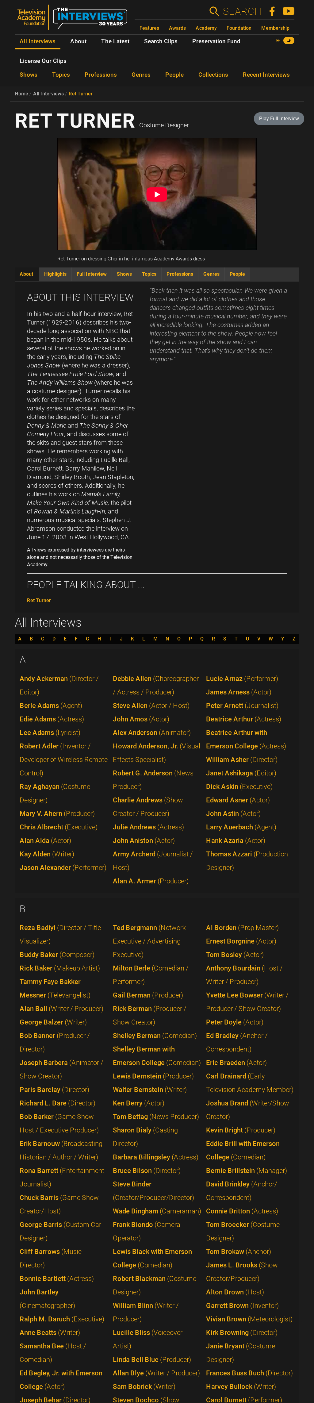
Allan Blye (156, 1373)
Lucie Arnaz (242, 678)
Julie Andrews (148, 827)
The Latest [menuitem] (115, 41)
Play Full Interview (279, 118)
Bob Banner (55, 1042)
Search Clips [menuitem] (161, 41)
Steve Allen (151, 705)
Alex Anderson (152, 732)
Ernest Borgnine (241, 941)
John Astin (233, 813)
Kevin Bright (240, 1130)
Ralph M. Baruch (62, 1319)
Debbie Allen (156, 685)
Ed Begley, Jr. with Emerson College (61, 1379)
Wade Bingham (157, 1211)
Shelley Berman (155, 1036)
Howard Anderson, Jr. (156, 752)
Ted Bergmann (149, 941)
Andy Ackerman (59, 685)
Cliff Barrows (51, 1258)
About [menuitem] (78, 41)
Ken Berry (138, 1103)
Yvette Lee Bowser (247, 1002)
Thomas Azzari (247, 860)
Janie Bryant (240, 1352)
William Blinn (146, 1312)
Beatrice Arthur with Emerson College (246, 739)
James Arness (238, 692)
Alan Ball (61, 1009)
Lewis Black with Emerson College (152, 1258)
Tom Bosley (235, 955)
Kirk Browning (242, 1332)
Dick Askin (239, 786)
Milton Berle (151, 975)
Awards (177, 28)
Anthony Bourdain (244, 975)
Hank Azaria (235, 840)
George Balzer (53, 1022)
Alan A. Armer (151, 881)
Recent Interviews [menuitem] (266, 74)
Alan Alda (45, 840)
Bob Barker (59, 1123)
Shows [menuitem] (28, 74)
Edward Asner (238, 800)
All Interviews (48, 94)
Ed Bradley (237, 1042)
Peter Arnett (242, 705)
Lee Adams (50, 732)
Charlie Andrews (148, 806)
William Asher (242, 759)
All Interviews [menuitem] (38, 41)
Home (21, 94)
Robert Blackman (154, 1285)
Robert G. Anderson (153, 779)
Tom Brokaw (238, 1251)
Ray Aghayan (55, 793)
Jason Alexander (63, 867)
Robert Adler (64, 759)
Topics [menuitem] (61, 74)
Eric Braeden (236, 1063)
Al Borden (242, 928)
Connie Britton (242, 1211)
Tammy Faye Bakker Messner (55, 988)
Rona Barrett (62, 1177)
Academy (206, 28)
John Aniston (144, 840)
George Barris (60, 1231)
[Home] (75, 19)
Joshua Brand (247, 1109)
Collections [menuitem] (213, 74)
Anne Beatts (50, 1332)
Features (149, 28)
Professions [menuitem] (101, 74)
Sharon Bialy (145, 1136)
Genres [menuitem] (141, 74)
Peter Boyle (234, 1022)
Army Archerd (153, 860)
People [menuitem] (174, 74)
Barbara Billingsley (155, 1157)
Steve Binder (153, 1190)
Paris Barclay (54, 1090)
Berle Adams (51, 705)
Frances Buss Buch (249, 1373)
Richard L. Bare (57, 1103)
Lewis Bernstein (153, 1076)
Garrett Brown (242, 1305)
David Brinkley (241, 1190)
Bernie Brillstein (246, 1170)
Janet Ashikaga (241, 773)
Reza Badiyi (60, 934)
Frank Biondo (146, 1231)
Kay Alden (47, 854)
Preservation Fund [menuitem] (216, 41)
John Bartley (47, 1298)
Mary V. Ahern (57, 813)
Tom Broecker (243, 1231)
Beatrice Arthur (243, 719)
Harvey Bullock (241, 1386)
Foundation (239, 28)
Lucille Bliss (147, 1339)
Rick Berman (149, 1015)
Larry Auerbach (241, 827)
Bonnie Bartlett (57, 1278)
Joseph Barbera (61, 1069)
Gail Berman (148, 995)
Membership (275, 28)
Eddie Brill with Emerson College (243, 1150)
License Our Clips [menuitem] (43, 61)
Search (242, 11)
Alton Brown (235, 1292)
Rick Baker (60, 968)
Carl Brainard (249, 1083)
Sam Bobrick (144, 1386)
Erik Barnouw (61, 1150)
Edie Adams (52, 719)
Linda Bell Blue (152, 1359)
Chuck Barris (59, 1204)
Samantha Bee (53, 1352)
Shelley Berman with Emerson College (157, 1056)
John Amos (141, 719)
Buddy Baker (57, 955)
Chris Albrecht (59, 827)
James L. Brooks (242, 1271)
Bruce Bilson (147, 1170)
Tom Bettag (156, 1116)
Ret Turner (81, 94)
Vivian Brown (249, 1319)
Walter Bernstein (150, 1090)
